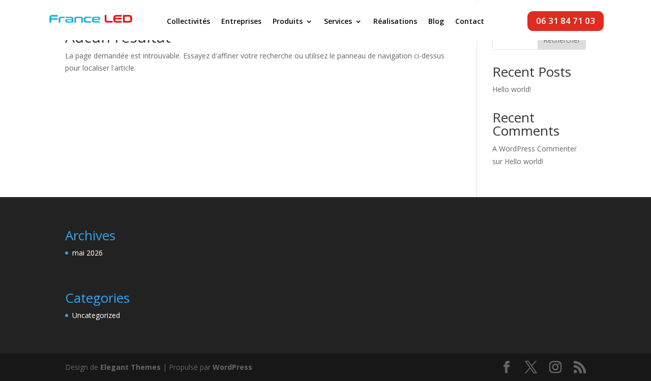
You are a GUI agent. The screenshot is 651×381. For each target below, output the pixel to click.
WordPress (232, 367)
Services (338, 22)
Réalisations (395, 22)
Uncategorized (96, 315)
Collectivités (188, 22)
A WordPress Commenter (534, 148)
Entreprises (241, 22)
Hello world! (511, 89)
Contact (469, 22)
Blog (436, 22)
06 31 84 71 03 (565, 20)
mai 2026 (87, 253)
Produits (288, 22)
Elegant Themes (130, 367)
